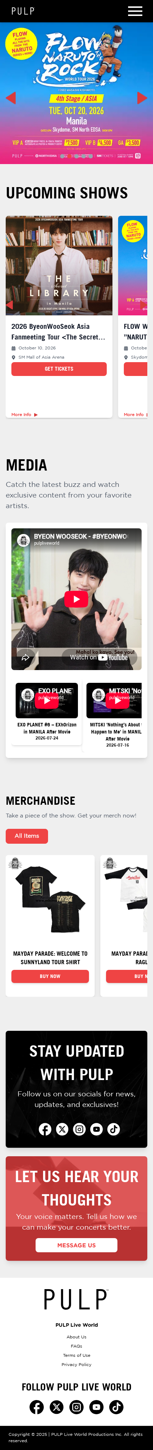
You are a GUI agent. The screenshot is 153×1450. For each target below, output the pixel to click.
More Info (21, 415)
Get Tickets (59, 368)
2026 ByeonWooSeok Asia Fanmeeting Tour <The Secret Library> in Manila (54, 337)
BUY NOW (50, 976)
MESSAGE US (76, 1245)
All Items (27, 836)
